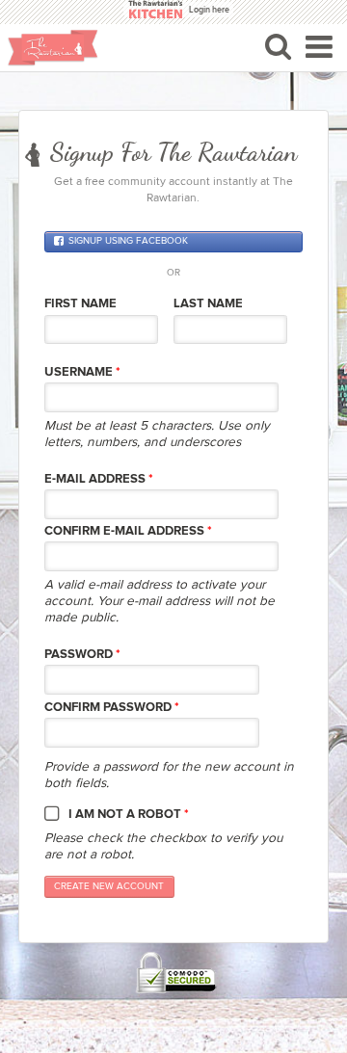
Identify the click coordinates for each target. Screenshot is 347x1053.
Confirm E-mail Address (128, 531)
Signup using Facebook (128, 242)
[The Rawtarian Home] (53, 47)
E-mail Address (98, 479)
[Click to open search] (278, 46)
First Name (80, 303)
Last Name (208, 303)
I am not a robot (128, 814)
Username (82, 372)
